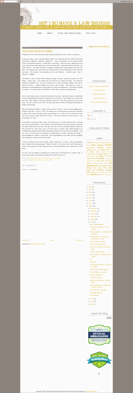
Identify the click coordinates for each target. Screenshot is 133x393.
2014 (90, 198)
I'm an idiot (108, 158)
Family (110, 152)
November (93, 211)
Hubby (101, 156)
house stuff (94, 156)
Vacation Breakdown (96, 275)
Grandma (109, 154)
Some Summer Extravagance (99, 269)
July (91, 222)
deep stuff (94, 152)
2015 (90, 195)
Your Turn (91, 33)
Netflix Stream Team (101, 163)
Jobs (88, 161)
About (50, 33)
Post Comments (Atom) (38, 244)
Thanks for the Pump (99, 98)
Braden (32, 160)
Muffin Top (103, 161)
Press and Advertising (69, 33)
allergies (97, 142)
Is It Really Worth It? (96, 292)
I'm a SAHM (45, 160)
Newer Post (25, 240)
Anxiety (102, 142)
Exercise (103, 152)
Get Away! (93, 262)
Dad (111, 150)
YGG (103, 174)
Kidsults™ (92, 160)
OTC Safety (102, 166)
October (93, 214)
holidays (88, 156)
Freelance (90, 154)
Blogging (100, 145)
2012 (90, 203)
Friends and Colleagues (97, 251)
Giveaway (96, 154)
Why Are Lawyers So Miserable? (99, 86)
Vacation (94, 174)
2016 (90, 192)
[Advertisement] (66, 40)
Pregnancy (100, 170)
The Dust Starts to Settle (97, 241)
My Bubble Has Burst (99, 94)
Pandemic (100, 168)
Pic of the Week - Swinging (98, 290)
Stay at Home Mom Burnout (99, 102)
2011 (90, 206)
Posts (91, 115)
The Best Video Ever (96, 277)
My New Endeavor (99, 90)
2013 (90, 200)
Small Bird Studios (91, 391)
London (97, 161)
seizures (107, 172)
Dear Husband (94, 295)
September (94, 216)
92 (91, 259)
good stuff (103, 154)
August (92, 219)
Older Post (79, 240)
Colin (94, 150)
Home (39, 33)
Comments (92, 119)
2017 (90, 189)
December (93, 208)
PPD (51, 160)
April (91, 304)
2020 (90, 187)
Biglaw (93, 145)
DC (87, 152)
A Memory (90, 142)
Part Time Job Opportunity (98, 244)
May (91, 301)
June (92, 299)
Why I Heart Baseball (96, 224)
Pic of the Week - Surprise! (98, 272)
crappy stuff (104, 150)
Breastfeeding (90, 147)
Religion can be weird (97, 172)
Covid (98, 150)
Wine (100, 174)
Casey (37, 160)
